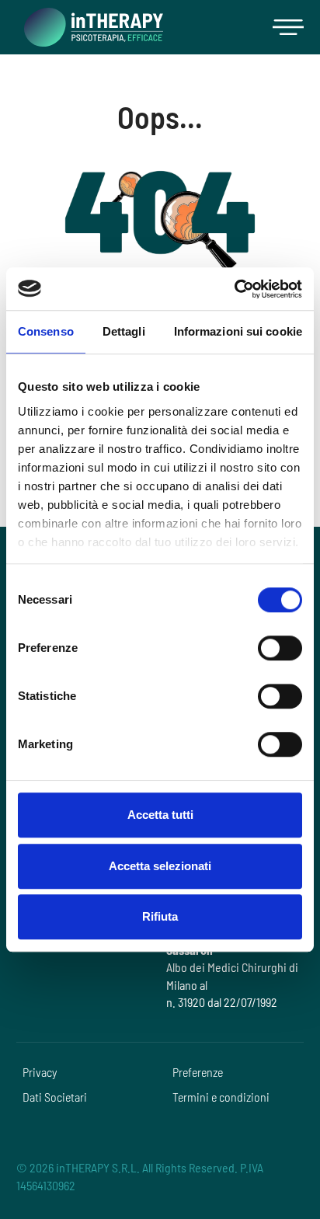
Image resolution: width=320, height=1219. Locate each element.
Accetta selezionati (160, 865)
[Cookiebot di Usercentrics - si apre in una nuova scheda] (234, 289)
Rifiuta (160, 916)
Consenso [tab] (46, 331)
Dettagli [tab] (124, 331)
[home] (89, 27)
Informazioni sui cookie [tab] (238, 331)
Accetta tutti (160, 814)
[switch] (280, 648)
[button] (288, 27)
